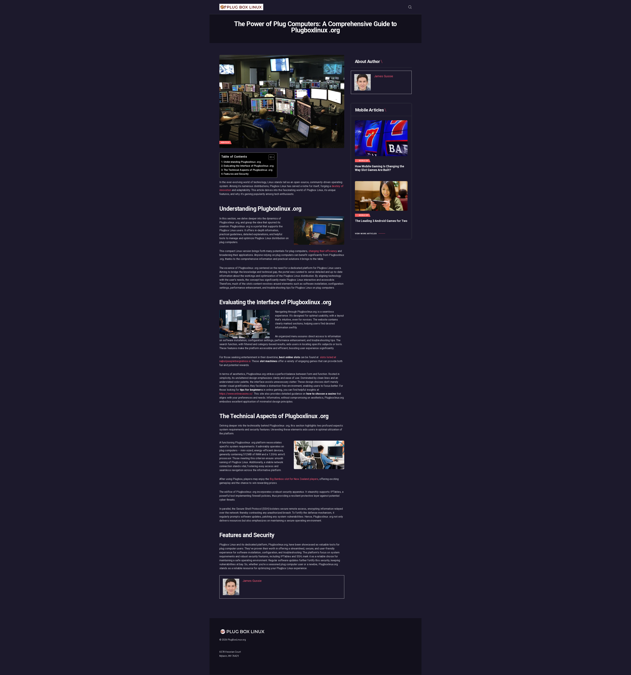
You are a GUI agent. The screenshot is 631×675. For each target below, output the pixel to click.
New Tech (225, 142)
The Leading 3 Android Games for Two (381, 221)
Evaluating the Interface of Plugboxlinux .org (249, 166)
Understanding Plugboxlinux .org (242, 162)
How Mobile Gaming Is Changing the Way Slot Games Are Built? (379, 168)
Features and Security (236, 174)
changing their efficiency (323, 251)
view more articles (366, 234)
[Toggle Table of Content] (270, 157)
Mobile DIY (363, 161)
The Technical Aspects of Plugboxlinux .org (248, 170)
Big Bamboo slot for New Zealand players (294, 479)
